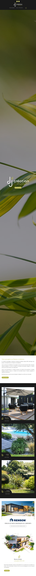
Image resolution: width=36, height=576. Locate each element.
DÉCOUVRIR (7, 570)
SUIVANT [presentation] (35, 184)
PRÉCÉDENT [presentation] (1, 184)
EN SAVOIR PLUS (18, 188)
